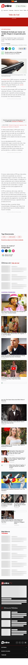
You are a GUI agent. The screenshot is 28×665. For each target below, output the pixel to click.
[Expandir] (26, 654)
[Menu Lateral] (2, 10)
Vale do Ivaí (16, 10)
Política (25, 10)
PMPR (19, 236)
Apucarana (5, 10)
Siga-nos (21, 48)
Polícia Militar (6, 79)
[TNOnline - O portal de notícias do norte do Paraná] (6, 6)
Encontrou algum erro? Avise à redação (12, 239)
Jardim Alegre (12, 236)
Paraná (21, 10)
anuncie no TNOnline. (17, 121)
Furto (4, 236)
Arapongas (11, 10)
